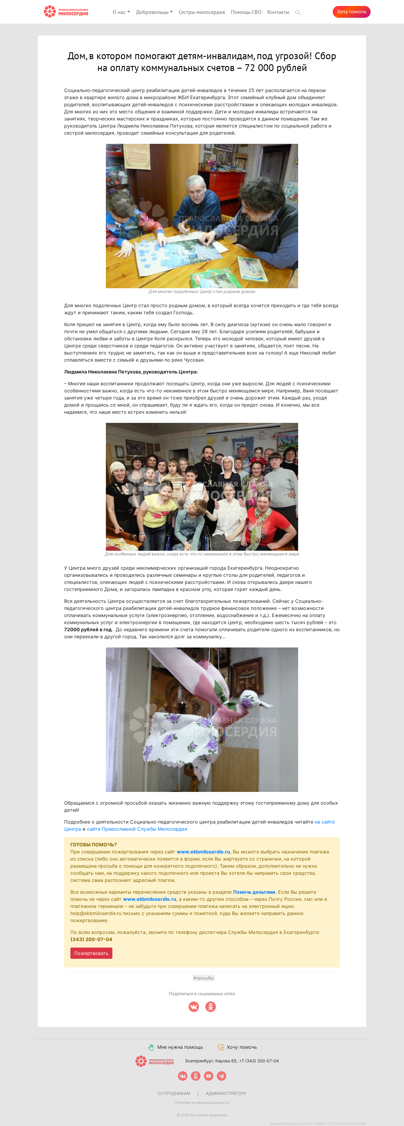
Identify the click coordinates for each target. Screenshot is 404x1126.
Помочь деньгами (254, 892)
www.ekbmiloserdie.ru (203, 852)
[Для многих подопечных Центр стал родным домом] (202, 216)
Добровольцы (152, 12)
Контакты (278, 12)
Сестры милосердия (202, 12)
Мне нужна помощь (180, 1047)
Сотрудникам (174, 1093)
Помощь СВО (246, 12)
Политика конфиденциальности (202, 1102)
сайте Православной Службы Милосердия (137, 829)
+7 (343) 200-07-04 (259, 1060)
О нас (119, 12)
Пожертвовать (91, 953)
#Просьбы (203, 977)
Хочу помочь (351, 12)
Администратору (226, 1093)
